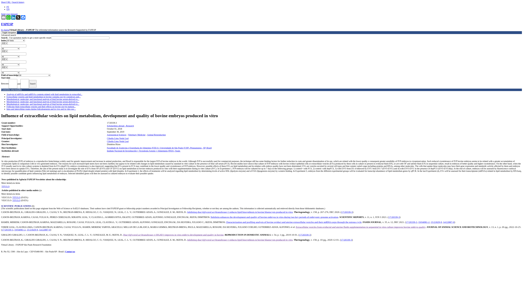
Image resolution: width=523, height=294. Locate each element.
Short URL (6, 2)
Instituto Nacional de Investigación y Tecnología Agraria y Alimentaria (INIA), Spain (144, 151)
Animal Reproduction (156, 135)
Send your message (9, 14)
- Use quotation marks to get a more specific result (26, 38)
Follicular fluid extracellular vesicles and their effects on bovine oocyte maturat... (41, 106)
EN (8, 9)
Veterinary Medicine (136, 135)
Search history (18, 2)
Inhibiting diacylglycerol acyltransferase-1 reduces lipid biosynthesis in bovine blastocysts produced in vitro (240, 212)
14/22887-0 (448, 222)
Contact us (70, 251)
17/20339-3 (347, 212)
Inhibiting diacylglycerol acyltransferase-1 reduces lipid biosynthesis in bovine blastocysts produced (240, 240)
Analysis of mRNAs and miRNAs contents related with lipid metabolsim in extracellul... (44, 94)
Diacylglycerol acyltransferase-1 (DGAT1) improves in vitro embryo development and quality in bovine (173, 235)
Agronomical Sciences (116, 135)
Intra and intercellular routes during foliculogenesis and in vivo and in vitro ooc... (41, 109)
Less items (15, 183)
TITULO (5, 186)
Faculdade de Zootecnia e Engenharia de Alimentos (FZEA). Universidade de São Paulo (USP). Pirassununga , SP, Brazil (159, 148)
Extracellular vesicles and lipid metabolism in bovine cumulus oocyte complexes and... (44, 97)
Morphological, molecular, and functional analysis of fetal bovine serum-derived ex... (43, 99)
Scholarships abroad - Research (120, 126)
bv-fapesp (5, 30)
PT (8, 7)
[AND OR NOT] (4, 43)
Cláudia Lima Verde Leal (118, 138)
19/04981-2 (424, 222)
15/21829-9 (436, 222)
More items (6, 183)
